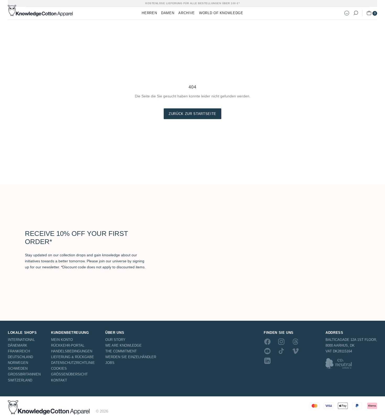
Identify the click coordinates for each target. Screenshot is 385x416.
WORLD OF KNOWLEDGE (221, 13)
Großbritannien (24, 374)
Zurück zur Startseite (192, 114)
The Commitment (121, 351)
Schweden (18, 368)
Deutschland (20, 357)
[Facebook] (267, 342)
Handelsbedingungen (71, 351)
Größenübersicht (69, 374)
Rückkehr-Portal (67, 345)
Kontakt (59, 380)
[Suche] (355, 13)
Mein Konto (62, 340)
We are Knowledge (123, 345)
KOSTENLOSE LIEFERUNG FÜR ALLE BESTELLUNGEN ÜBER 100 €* (192, 3)
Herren (149, 13)
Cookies (59, 368)
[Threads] (295, 342)
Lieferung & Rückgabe (72, 357)
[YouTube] (267, 351)
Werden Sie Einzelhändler (130, 357)
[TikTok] (281, 351)
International (21, 340)
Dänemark (17, 345)
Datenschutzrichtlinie (73, 363)
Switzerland (20, 380)
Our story (115, 340)
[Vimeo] (295, 351)
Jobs (109, 363)
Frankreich (19, 351)
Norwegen (18, 363)
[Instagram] (281, 342)
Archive (186, 13)
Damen (167, 13)
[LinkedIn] (267, 360)
